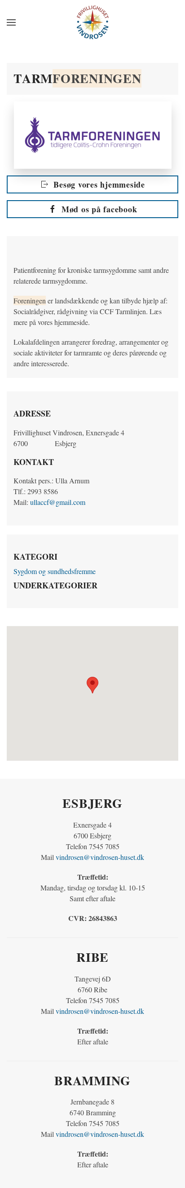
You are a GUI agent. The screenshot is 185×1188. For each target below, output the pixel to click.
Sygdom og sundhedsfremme (54, 571)
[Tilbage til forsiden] (92, 22)
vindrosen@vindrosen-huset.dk (100, 857)
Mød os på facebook (99, 209)
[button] (11, 22)
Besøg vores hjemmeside (99, 184)
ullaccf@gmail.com (57, 502)
